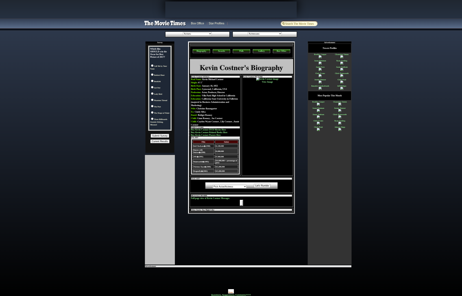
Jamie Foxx (320, 67)
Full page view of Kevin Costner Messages (210, 198)
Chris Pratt (341, 80)
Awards (221, 51)
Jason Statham (342, 67)
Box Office (197, 23)
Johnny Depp (340, 127)
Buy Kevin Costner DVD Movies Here (208, 129)
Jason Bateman (320, 61)
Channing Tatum (341, 54)
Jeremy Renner (320, 80)
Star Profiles (216, 23)
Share (230, 292)
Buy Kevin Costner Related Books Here (209, 132)
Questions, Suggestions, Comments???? (231, 295)
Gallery (261, 51)
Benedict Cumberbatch (320, 86)
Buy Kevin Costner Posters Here (206, 135)
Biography (201, 51)
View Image (267, 82)
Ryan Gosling (341, 61)
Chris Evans (320, 73)
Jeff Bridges (341, 86)
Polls (241, 51)
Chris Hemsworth (342, 73)
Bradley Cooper (320, 54)
